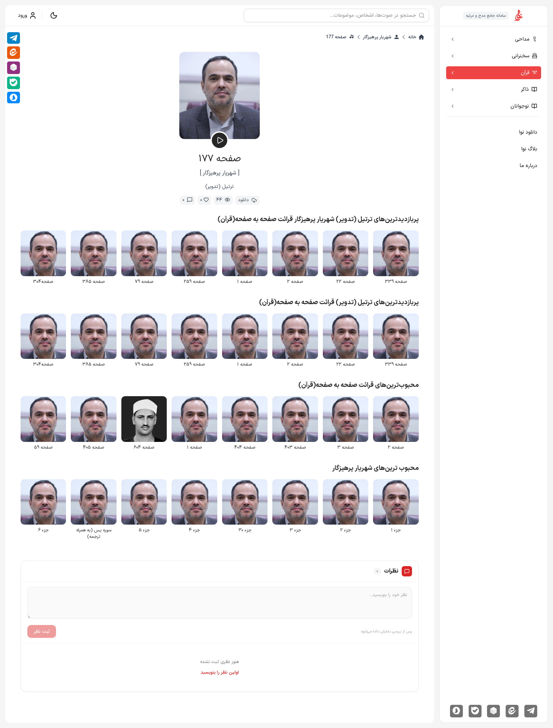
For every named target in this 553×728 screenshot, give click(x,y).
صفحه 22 (345, 282)
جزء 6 (43, 530)
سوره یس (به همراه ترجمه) (93, 533)
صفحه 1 (244, 282)
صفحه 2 (295, 282)
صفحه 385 (93, 282)
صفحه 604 (144, 447)
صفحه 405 (93, 447)
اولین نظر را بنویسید (220, 672)
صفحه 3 (345, 447)
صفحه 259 (194, 282)
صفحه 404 (245, 447)
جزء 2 (345, 530)
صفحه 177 (336, 37)
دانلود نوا (528, 132)
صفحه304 (43, 282)
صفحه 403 (295, 447)
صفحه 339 (396, 282)
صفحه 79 (144, 282)
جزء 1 (396, 530)
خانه (412, 37)
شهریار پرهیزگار (377, 37)
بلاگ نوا (529, 149)
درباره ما (528, 166)
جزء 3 (295, 530)
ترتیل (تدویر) (219, 187)
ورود (22, 15)
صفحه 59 (43, 447)
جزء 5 (144, 530)
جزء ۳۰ (245, 530)
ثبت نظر (42, 631)
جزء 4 (194, 530)
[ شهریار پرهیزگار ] (219, 173)
